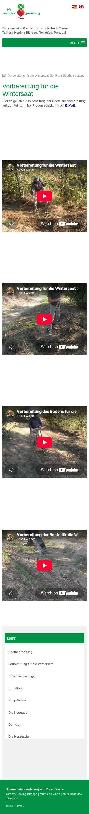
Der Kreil (14, 724)
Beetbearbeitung (20, 652)
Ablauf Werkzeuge (21, 676)
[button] (74, 42)
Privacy (20, 805)
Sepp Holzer (17, 700)
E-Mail (70, 105)
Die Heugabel (18, 712)
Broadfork (15, 688)
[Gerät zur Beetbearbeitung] (44, 77)
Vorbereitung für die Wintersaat (30, 664)
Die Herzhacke (19, 736)
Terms (9, 805)
